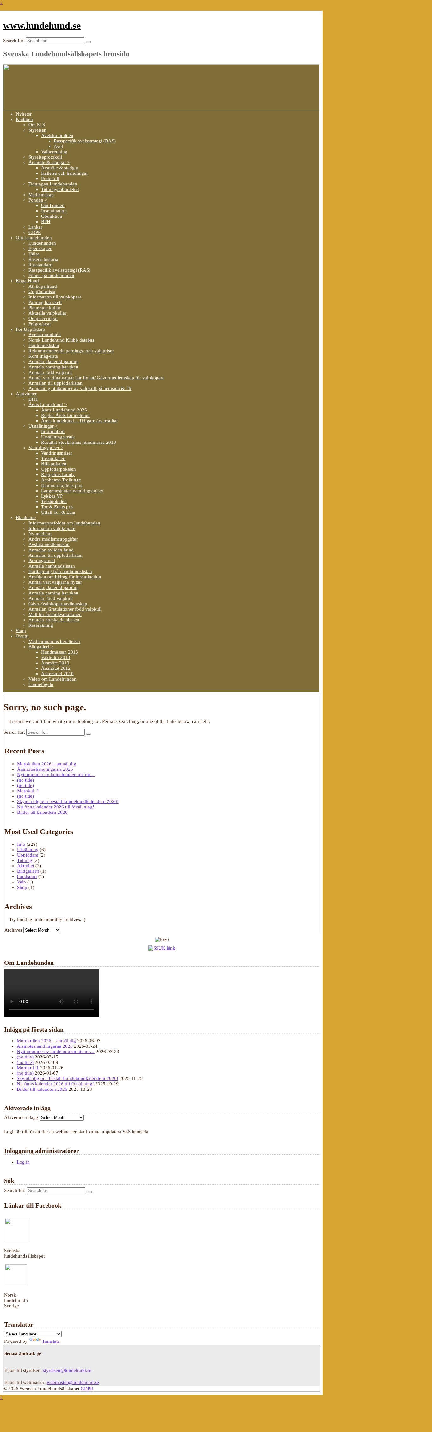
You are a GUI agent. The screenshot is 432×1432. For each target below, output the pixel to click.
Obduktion (51, 216)
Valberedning (54, 151)
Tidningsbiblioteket (60, 189)
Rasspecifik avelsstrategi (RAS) (85, 140)
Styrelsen (37, 130)
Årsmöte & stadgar (59, 167)
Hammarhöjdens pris (61, 485)
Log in (23, 1162)
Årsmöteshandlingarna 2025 (45, 769)
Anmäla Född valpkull (50, 598)
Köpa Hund (27, 280)
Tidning (24, 860)
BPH (45, 221)
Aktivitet (25, 865)
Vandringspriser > (45, 447)
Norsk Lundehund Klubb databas (61, 339)
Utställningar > (43, 426)
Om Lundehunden (34, 237)
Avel (58, 146)
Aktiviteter (26, 393)
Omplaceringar (43, 318)
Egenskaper (40, 248)
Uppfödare (27, 854)
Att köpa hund (42, 286)
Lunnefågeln (40, 684)
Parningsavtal (41, 560)
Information (53, 431)
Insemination (54, 210)
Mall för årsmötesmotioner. (55, 614)
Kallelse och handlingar (64, 173)
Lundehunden (42, 243)
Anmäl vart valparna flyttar (55, 582)
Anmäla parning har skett (53, 366)
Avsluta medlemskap (49, 544)
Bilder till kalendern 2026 (42, 812)
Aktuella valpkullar (47, 313)
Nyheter (24, 113)
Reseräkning (40, 625)
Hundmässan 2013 (59, 652)
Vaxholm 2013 (55, 657)
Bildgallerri (28, 871)
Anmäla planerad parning (53, 361)
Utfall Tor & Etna (58, 512)
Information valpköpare (51, 528)
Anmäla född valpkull (50, 372)
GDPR (34, 232)
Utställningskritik (58, 436)
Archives (13, 930)
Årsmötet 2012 (56, 668)
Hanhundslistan (43, 345)
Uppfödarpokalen (58, 469)
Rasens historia (43, 259)
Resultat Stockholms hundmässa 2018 (78, 442)
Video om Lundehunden (52, 678)
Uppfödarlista (41, 291)
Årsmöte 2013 (55, 662)
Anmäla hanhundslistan (51, 565)
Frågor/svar (39, 323)
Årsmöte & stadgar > (49, 162)
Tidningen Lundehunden (52, 183)
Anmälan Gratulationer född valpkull (65, 609)
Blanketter (26, 517)
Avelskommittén (57, 135)
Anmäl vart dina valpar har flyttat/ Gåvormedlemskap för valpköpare (96, 377)
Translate (51, 1341)
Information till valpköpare (55, 296)
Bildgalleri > (40, 646)
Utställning (28, 849)
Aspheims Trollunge (61, 479)
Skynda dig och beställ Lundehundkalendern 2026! (68, 801)
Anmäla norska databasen (53, 619)
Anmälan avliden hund (51, 549)
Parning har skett (45, 302)
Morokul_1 (28, 790)
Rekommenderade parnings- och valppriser (71, 350)
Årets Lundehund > (47, 404)
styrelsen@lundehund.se (67, 1370)
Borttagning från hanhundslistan (60, 571)
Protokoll (50, 178)
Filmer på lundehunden (51, 275)
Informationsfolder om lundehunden (64, 522)
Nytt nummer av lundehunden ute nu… (56, 774)
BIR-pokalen (53, 463)
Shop (21, 630)
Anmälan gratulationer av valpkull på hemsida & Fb (79, 388)
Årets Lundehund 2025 (64, 409)
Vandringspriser (56, 452)
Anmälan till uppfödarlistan (55, 383)
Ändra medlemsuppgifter (53, 539)
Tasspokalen (53, 458)
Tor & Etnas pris (57, 506)
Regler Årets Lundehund (65, 415)
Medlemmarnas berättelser (54, 641)
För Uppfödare (30, 329)
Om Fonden (53, 205)
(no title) (25, 779)
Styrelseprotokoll (45, 157)
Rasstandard (40, 264)
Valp (21, 881)
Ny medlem (40, 533)
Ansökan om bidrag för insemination (64, 576)
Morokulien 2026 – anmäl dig (46, 763)
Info (21, 844)
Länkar (35, 226)
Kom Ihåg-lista (43, 356)
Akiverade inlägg (21, 1117)
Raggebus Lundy (58, 474)
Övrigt (22, 635)
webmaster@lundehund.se (73, 1382)
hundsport (27, 876)
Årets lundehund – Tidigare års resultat (79, 420)
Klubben (24, 119)
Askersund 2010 (57, 673)
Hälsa (34, 253)
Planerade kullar (44, 307)
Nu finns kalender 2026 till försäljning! (55, 806)
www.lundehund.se (42, 25)
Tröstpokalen (54, 501)
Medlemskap (41, 194)
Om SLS (36, 124)
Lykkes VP (52, 496)
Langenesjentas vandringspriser (72, 490)
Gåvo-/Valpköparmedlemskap (57, 603)
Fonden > (37, 200)
